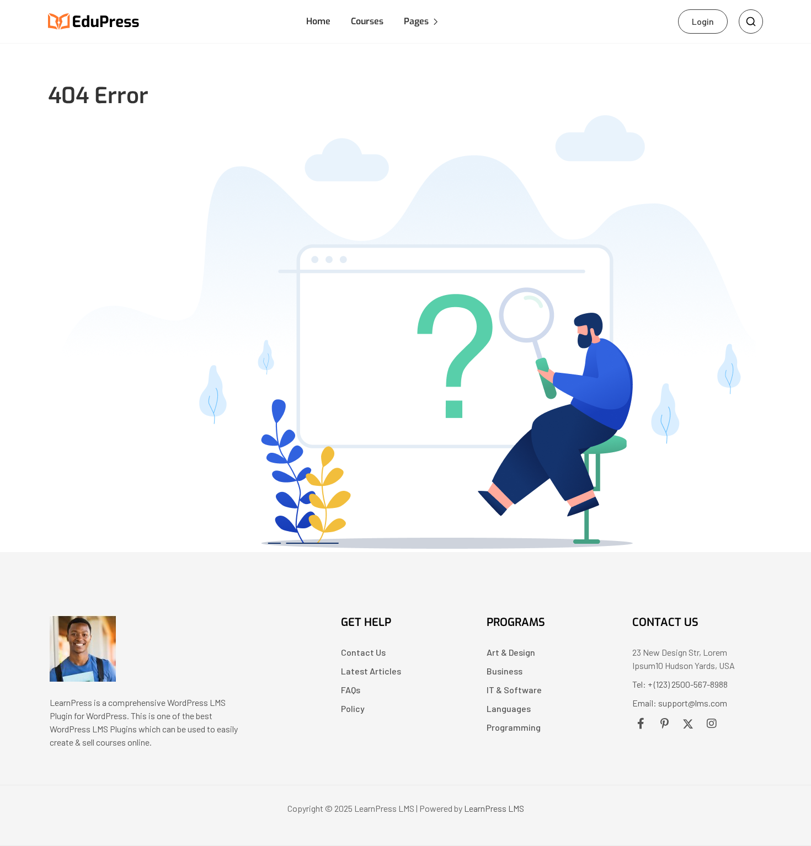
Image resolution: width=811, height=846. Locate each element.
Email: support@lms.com (679, 703)
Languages (509, 708)
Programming (514, 727)
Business (504, 671)
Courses (367, 21)
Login (703, 21)
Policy (353, 708)
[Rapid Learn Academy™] (83, 678)
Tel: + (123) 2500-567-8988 (680, 684)
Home (318, 21)
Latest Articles (371, 671)
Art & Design (511, 652)
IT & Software (514, 689)
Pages (416, 21)
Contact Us (363, 652)
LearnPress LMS (494, 808)
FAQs (350, 689)
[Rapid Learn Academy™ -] (94, 20)
